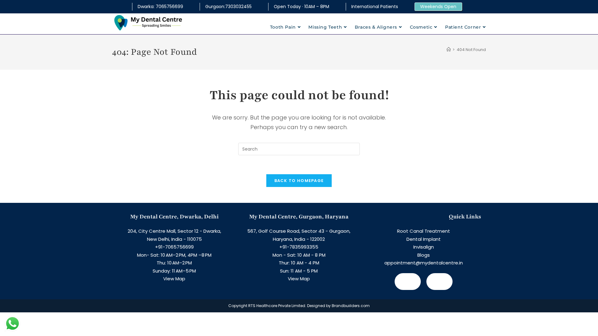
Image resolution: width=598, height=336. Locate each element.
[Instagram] (439, 281)
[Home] (449, 50)
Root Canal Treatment (423, 231)
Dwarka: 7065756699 (160, 6)
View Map (174, 278)
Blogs (423, 255)
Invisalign (423, 247)
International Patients (374, 6)
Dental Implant (423, 239)
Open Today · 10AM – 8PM (301, 6)
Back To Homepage (299, 181)
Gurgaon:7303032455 (228, 6)
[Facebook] (408, 281)
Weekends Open (438, 6)
